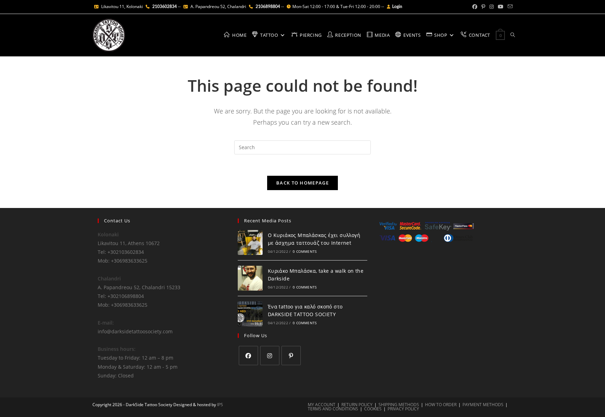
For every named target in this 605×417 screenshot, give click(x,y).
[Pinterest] (291, 355)
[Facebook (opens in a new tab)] (474, 6)
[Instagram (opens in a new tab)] (491, 6)
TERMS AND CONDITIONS (333, 409)
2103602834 (164, 7)
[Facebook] (248, 355)
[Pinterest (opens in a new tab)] (483, 6)
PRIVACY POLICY (403, 409)
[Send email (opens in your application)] (509, 6)
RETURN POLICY (357, 405)
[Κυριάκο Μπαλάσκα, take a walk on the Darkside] (250, 278)
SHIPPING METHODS (398, 405)
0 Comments (305, 251)
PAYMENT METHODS (483, 405)
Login (397, 7)
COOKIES (373, 409)
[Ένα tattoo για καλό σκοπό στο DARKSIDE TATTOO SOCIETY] (250, 313)
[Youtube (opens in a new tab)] (501, 6)
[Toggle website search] (513, 35)
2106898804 (268, 7)
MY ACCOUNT (321, 405)
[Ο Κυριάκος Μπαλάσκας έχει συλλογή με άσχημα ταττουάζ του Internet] (250, 242)
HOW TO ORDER (441, 405)
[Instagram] (269, 355)
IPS (220, 405)
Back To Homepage (302, 183)
